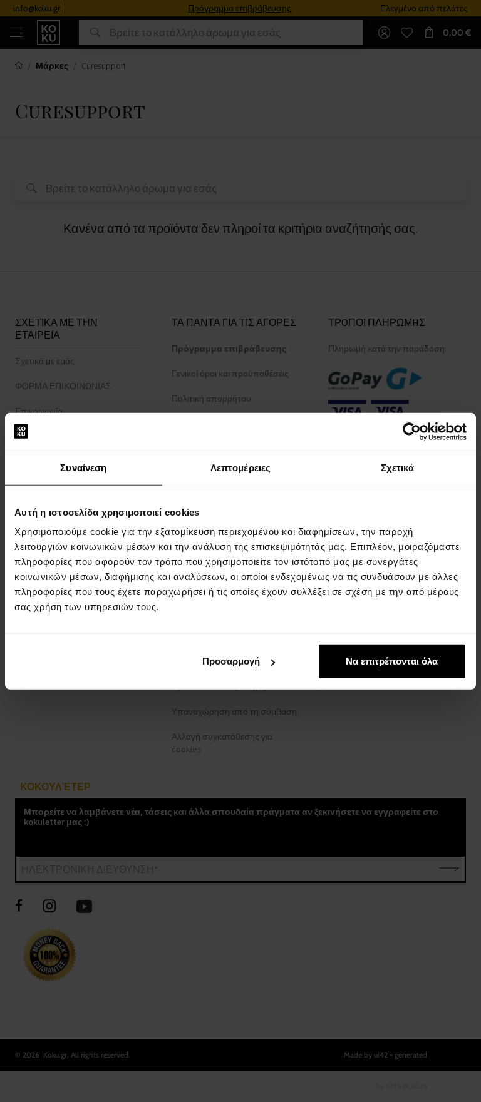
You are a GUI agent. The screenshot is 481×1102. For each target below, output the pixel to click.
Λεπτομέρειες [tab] (240, 467)
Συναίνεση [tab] (83, 467)
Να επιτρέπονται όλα (392, 661)
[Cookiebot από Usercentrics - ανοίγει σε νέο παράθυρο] (412, 431)
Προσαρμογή (231, 661)
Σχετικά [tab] (398, 467)
